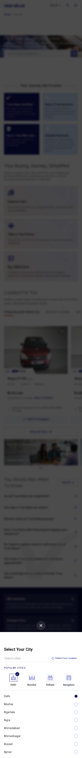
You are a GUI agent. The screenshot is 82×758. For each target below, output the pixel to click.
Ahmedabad (12, 728)
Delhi (7, 696)
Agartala (9, 712)
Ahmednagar (12, 736)
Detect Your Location (66, 658)
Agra (7, 720)
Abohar (8, 704)
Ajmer (8, 752)
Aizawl (8, 744)
